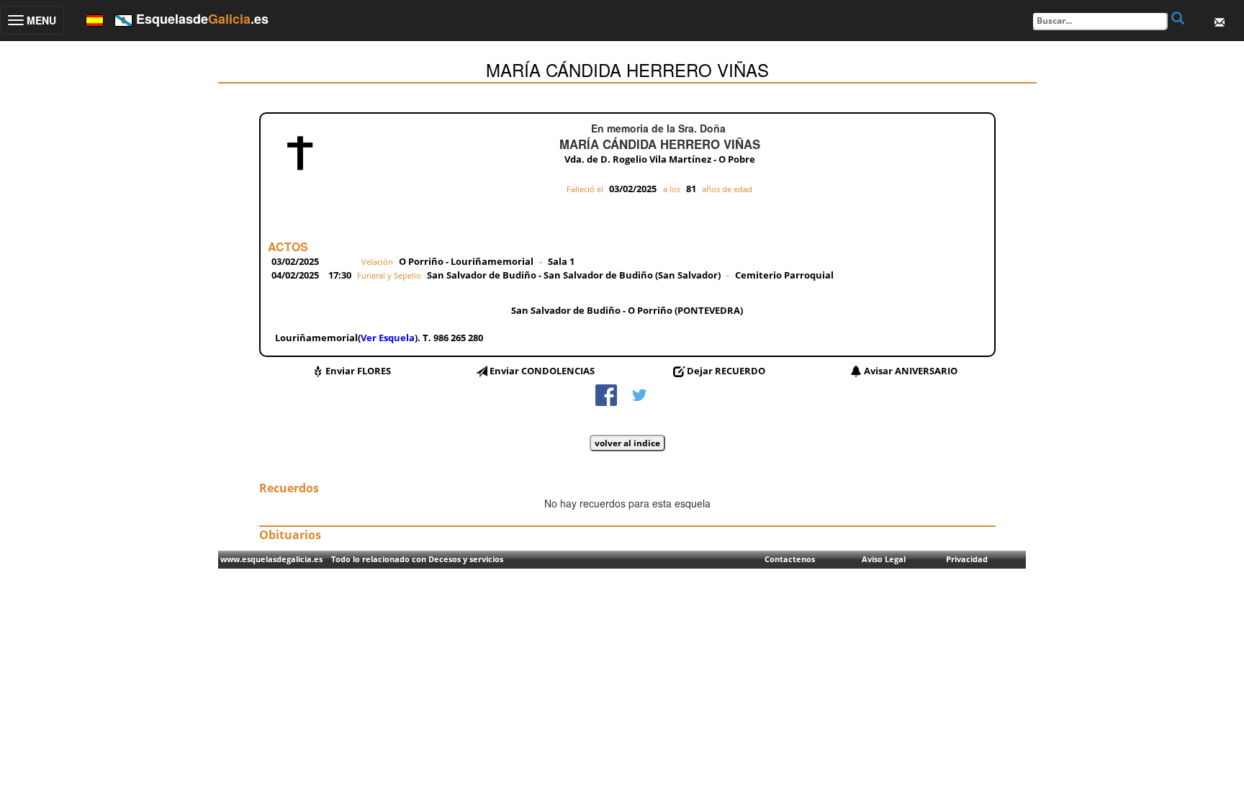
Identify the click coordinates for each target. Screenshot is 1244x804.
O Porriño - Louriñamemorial (466, 261)
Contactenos (790, 559)
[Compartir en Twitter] (639, 394)
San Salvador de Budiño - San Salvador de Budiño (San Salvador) (575, 274)
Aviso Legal (884, 559)
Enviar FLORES (358, 370)
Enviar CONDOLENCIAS (542, 370)
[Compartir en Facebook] (606, 394)
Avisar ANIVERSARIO (910, 370)
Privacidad (967, 559)
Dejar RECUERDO (726, 370)
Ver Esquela (388, 337)
